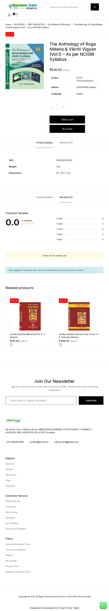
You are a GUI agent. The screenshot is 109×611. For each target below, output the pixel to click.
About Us (10, 464)
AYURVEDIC (19, 24)
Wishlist (9, 555)
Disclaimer (10, 517)
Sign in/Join (11, 475)
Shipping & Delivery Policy (18, 572)
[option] (25, 66)
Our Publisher (12, 523)
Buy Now (67, 128)
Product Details (44, 142)
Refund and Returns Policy (18, 544)
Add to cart (67, 119)
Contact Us (11, 506)
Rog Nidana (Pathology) (59, 24)
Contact (9, 469)
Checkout (10, 486)
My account (11, 561)
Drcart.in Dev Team (68, 607)
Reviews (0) (66, 142)
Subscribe (91, 400)
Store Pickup (12, 512)
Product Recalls (13, 501)
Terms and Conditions (16, 529)
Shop (8, 480)
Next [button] (100, 323)
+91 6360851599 (15, 442)
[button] (9, 15)
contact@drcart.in (39, 442)
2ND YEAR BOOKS (36, 24)
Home (8, 24)
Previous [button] (9, 323)
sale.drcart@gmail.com (66, 442)
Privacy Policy (12, 566)
